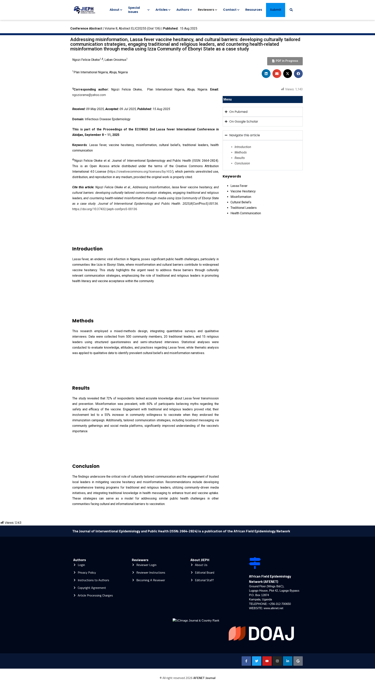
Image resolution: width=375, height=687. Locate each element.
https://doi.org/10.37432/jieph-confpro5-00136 (104, 209)
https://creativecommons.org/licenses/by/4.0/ (140, 171)
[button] (266, 73)
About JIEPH (199, 559)
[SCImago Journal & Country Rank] (196, 620)
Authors (79, 559)
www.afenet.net (273, 608)
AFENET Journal (204, 677)
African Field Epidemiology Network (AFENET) (270, 579)
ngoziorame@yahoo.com (89, 95)
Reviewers (140, 559)
